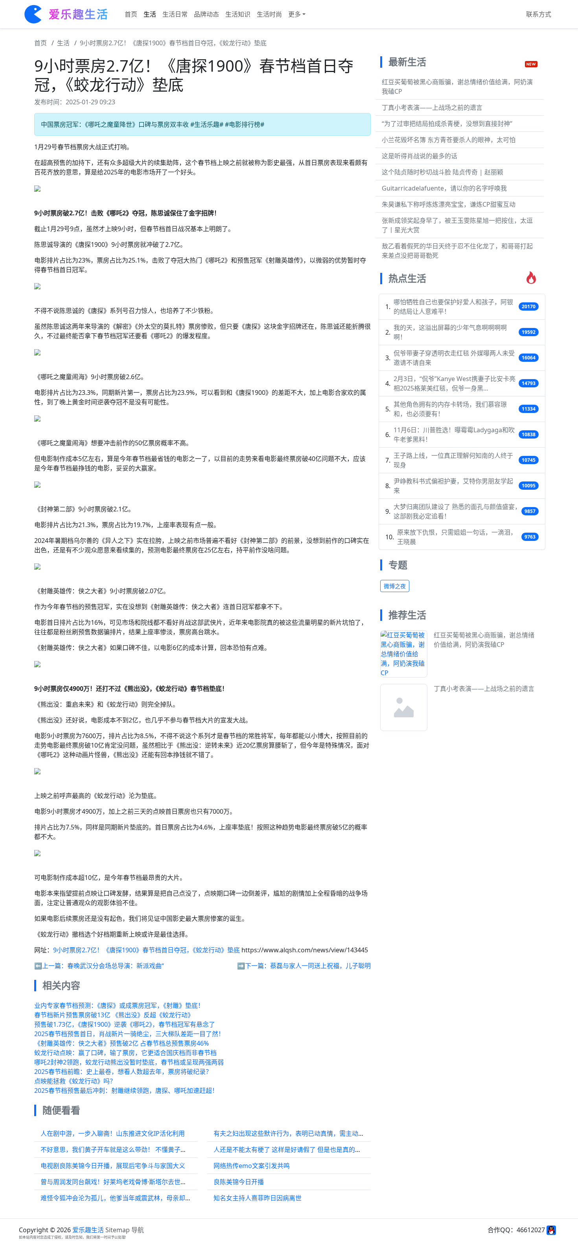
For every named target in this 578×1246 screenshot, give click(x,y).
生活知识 (237, 14)
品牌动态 (206, 14)
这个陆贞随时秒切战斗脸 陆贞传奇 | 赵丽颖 (442, 172)
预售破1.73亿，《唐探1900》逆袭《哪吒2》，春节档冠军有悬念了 (124, 1024)
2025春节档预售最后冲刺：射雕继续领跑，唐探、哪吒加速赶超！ (126, 1090)
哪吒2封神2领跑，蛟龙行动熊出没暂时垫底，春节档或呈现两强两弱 (129, 1062)
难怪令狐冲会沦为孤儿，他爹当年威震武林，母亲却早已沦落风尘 (131, 1198)
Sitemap (117, 1230)
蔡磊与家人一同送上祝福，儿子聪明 (320, 965)
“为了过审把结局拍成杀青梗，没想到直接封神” (447, 123)
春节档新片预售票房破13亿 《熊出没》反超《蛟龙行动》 (114, 1015)
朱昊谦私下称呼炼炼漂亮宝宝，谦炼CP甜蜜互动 (448, 204)
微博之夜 (395, 586)
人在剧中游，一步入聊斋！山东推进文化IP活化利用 (112, 1133)
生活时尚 (269, 14)
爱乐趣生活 (88, 1230)
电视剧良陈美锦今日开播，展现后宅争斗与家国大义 (112, 1165)
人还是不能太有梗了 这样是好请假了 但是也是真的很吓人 (294, 1149)
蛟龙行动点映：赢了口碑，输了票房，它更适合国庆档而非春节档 (125, 1052)
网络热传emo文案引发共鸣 (252, 1165)
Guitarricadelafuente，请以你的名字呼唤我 (444, 188)
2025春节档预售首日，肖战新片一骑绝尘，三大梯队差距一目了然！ (129, 1033)
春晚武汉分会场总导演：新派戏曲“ (115, 965)
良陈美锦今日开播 (239, 1181)
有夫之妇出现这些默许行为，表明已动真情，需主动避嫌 (292, 1133)
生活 (150, 14)
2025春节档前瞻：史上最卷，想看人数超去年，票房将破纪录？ (123, 1071)
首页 (131, 14)
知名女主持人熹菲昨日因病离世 (258, 1198)
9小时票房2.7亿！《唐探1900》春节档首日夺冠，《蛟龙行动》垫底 (173, 43)
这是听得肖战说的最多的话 (419, 156)
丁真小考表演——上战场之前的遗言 (432, 107)
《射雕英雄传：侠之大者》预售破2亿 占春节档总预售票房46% (121, 1043)
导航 (137, 1230)
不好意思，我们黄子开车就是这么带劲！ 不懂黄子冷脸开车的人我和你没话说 (148, 1149)
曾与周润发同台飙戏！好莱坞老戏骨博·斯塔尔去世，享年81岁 (126, 1181)
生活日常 (175, 14)
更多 (294, 14)
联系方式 (538, 14)
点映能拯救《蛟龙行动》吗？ (75, 1081)
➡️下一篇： (253, 965)
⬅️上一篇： (50, 965)
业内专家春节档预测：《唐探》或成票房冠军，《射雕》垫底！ (119, 1005)
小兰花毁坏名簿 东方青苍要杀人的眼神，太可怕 (448, 139)
